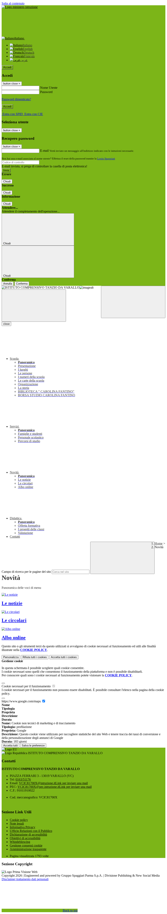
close (6, 323)
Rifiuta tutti (35, 657)
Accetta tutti (64, 657)
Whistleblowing (20, 842)
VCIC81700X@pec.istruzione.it (55, 786)
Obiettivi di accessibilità (25, 838)
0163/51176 (23, 779)
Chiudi (7, 181)
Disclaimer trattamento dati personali (25, 879)
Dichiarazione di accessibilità (28, 834)
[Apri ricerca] (133, 302)
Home (159, 543)
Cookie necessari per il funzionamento (27, 686)
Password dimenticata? (16, 99)
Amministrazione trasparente (28, 849)
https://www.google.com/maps (22, 701)
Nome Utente (48, 87)
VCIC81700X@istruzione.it (53, 783)
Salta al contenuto (13, 3)
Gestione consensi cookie (26, 845)
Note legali (17, 823)
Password (46, 92)
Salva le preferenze (33, 745)
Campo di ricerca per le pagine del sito (26, 571)
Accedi (7, 67)
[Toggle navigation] (34, 305)
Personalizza (11, 657)
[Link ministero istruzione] (20, 7)
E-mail (44, 150)
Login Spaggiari (106, 158)
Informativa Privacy (22, 827)
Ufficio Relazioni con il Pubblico (31, 831)
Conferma (21, 283)
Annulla (7, 283)
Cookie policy (19, 820)
